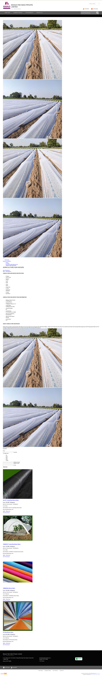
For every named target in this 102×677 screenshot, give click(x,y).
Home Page (7, 12)
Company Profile (18, 12)
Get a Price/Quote (6, 270)
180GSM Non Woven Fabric (9, 588)
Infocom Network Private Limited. (95, 674)
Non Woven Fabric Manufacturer (12, 264)
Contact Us (39, 12)
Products (7, 263)
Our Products (29, 12)
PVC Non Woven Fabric (8, 632)
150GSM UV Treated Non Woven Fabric (12, 544)
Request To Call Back (7, 261)
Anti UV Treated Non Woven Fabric (11, 500)
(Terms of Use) (98, 673)
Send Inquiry (6, 259)
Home (7, 262)
